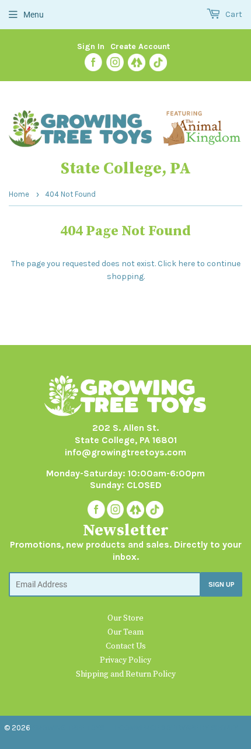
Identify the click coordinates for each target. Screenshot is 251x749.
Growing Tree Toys (68, 727)
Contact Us (126, 646)
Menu (33, 14)
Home (19, 194)
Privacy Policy (125, 660)
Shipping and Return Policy (126, 674)
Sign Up (221, 584)
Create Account (140, 46)
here (186, 264)
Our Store (125, 618)
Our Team (125, 632)
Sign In (90, 46)
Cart (233, 14)
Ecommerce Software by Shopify (176, 727)
